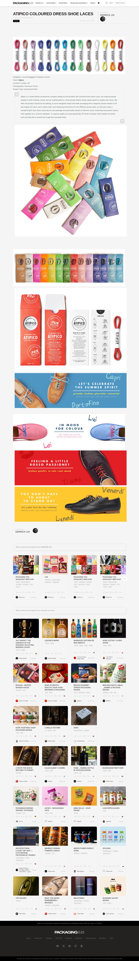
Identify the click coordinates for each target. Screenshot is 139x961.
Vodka (86, 645)
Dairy (111, 692)
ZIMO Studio (22, 913)
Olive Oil (18, 900)
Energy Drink (84, 853)
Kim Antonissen (81, 741)
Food (31, 584)
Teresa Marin (80, 913)
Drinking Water (55, 905)
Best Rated (19, 584)
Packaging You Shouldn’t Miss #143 (112, 578)
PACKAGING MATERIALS (78, 3)
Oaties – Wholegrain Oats (54, 809)
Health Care (48, 582)
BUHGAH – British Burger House (23, 686)
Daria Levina (109, 871)
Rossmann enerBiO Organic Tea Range (24, 809)
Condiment (47, 853)
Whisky (23, 650)
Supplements (56, 582)
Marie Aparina (80, 871)
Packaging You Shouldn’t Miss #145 (25, 578)
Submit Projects (120, 3)
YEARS (92, 3)
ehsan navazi (51, 871)
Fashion (16, 21)
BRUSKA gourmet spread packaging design (82, 687)
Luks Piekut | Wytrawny (109, 657)
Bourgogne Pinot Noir (113, 768)
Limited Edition (19, 860)
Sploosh (107, 848)
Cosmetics (86, 730)
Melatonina (79, 898)
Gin (80, 772)
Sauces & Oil (81, 692)
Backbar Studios (52, 658)
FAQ (111, 938)
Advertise (78, 938)
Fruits (104, 810)
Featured (68, 938)
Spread (88, 692)
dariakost (79, 700)
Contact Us (38, 938)
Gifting (27, 857)
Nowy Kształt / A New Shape (112, 642)
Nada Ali (50, 821)
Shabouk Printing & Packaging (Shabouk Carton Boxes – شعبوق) (25, 870)
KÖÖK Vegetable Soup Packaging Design (26, 729)
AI (45, 730)
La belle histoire (52, 728)
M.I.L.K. (21, 821)
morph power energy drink (84, 849)
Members (102, 938)
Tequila (81, 645)
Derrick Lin (107, 15)
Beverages (25, 584)
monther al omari (23, 781)
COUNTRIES (63, 3)
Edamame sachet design (110, 899)
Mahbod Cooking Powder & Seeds (52, 849)
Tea (24, 813)
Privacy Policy (91, 938)
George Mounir (23, 658)
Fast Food (18, 690)
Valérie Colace (51, 741)
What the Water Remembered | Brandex (52, 900)
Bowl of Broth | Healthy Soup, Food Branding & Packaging (55, 687)
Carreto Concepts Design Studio (81, 657)
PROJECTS (39, 3)
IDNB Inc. (108, 700)
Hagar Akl (108, 821)
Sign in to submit (96, 923)
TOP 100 (58, 938)
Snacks (87, 584)
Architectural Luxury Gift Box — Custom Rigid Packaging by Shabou (25, 851)
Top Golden (21, 898)
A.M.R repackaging (111, 808)
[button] (106, 3)
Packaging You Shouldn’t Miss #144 (83, 578)
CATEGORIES (50, 3)
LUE (46, 577)
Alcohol (18, 582)
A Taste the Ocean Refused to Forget (25, 769)
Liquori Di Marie (52, 640)
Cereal (46, 813)
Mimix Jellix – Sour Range (82, 809)
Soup (50, 692)
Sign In (111, 3)
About (28, 938)
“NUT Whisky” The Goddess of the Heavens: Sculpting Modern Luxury (25, 644)
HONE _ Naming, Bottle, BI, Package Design (84, 769)
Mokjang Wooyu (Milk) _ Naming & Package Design (113, 687)
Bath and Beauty (25, 582)
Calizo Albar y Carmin (55, 768)
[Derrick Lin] (102, 19)
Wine (109, 645)
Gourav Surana (110, 913)
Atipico (21, 80)
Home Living (81, 584)
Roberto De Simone (24, 741)
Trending (48, 938)
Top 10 (18, 586)
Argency (50, 781)
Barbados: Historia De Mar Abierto (84, 642)
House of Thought (23, 700)
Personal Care (106, 853)
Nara (76, 728)
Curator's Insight (56, 579)
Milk (115, 692)
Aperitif (52, 643)
